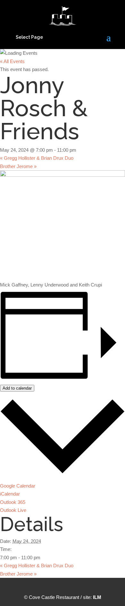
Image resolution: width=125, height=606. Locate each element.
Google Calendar (17, 486)
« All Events (12, 61)
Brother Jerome (18, 166)
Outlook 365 (12, 502)
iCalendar (10, 494)
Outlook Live (13, 510)
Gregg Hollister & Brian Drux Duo (36, 158)
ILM (97, 597)
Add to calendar (17, 388)
